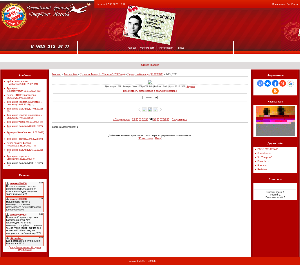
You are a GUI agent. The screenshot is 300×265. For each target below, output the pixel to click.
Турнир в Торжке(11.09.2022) (23, 138)
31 (140, 119)
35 (154, 119)
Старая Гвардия (150, 65)
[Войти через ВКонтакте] (267, 83)
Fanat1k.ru (263, 161)
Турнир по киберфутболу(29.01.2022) (21, 89)
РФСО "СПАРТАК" (267, 149)
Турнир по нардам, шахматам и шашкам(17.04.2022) (24, 116)
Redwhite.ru (263, 169)
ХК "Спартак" (264, 157)
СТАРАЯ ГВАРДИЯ (221, 58)
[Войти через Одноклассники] (275, 91)
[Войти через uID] (260, 83)
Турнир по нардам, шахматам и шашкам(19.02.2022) (24, 103)
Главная (131, 47)
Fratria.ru (262, 165)
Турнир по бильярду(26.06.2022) (25, 126)
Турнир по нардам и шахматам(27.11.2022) (19, 157)
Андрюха (191, 86)
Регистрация (166, 47)
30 (137, 119)
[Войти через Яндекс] (282, 83)
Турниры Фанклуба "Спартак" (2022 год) (102, 74)
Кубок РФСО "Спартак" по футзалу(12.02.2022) (21, 96)
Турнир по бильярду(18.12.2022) (25, 163)
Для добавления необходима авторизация (25, 248)
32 (143, 119)
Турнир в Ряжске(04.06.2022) (23, 122)
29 (133, 119)
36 (158, 119)
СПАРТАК (117, 58)
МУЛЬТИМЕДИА (189, 58)
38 (164, 119)
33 (146, 119)
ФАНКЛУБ (73, 58)
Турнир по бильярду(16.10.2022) (25, 149)
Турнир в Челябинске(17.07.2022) (25, 132)
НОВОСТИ (95, 58)
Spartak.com (264, 153)
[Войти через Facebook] (275, 83)
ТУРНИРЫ (164, 58)
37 (161, 119)
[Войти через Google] (290, 83)
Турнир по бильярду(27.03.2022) (25, 108)
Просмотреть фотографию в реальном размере (150, 91)
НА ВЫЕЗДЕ (140, 58)
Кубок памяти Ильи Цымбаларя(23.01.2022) (20, 82)
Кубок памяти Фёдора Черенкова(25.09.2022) (19, 144)
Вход (181, 47)
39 (167, 119)
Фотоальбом (147, 47)
